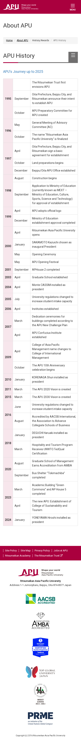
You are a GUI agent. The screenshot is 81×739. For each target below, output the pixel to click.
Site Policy (11, 550)
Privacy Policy (42, 550)
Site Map (26, 550)
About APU (22, 40)
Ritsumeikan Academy (17, 555)
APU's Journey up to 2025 (23, 71)
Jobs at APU (61, 550)
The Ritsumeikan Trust (47, 555)
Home (9, 40)
